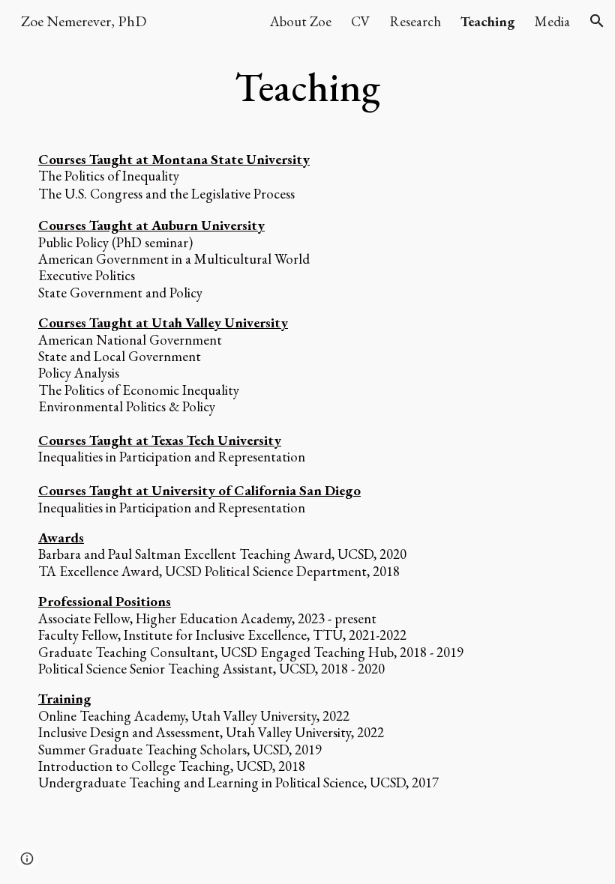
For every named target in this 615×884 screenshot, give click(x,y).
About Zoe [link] (301, 21)
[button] (597, 21)
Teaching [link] (487, 21)
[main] (307, 87)
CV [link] (360, 21)
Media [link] (552, 21)
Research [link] (415, 21)
